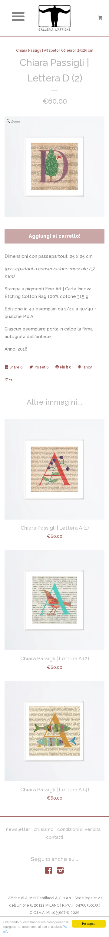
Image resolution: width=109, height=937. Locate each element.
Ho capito (88, 923)
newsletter (18, 829)
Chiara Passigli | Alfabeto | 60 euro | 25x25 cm (54, 50)
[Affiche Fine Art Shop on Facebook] (48, 871)
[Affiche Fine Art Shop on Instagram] (60, 871)
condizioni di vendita (79, 829)
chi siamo (44, 829)
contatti (54, 837)
